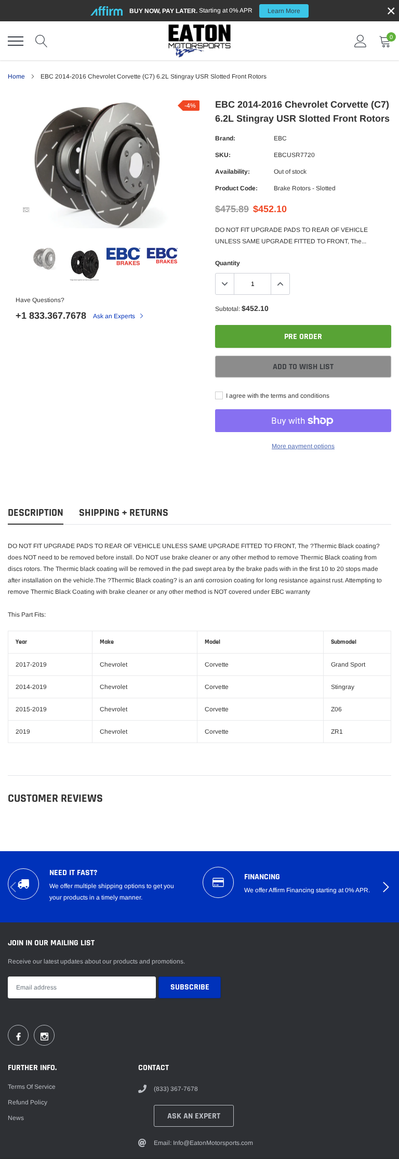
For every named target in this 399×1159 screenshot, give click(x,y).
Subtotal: (227, 308)
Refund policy (27, 1102)
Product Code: (236, 188)
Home (16, 76)
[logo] (199, 41)
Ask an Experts (115, 316)
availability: (232, 171)
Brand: (225, 138)
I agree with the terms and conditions (276, 395)
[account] (360, 41)
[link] (26, 210)
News (16, 1118)
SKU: (223, 155)
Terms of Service (32, 1086)
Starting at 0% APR (214, 11)
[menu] (15, 41)
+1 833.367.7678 (51, 315)
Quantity (227, 263)
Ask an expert (193, 1116)
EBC (280, 138)
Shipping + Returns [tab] (123, 512)
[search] (41, 41)
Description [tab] (35, 512)
